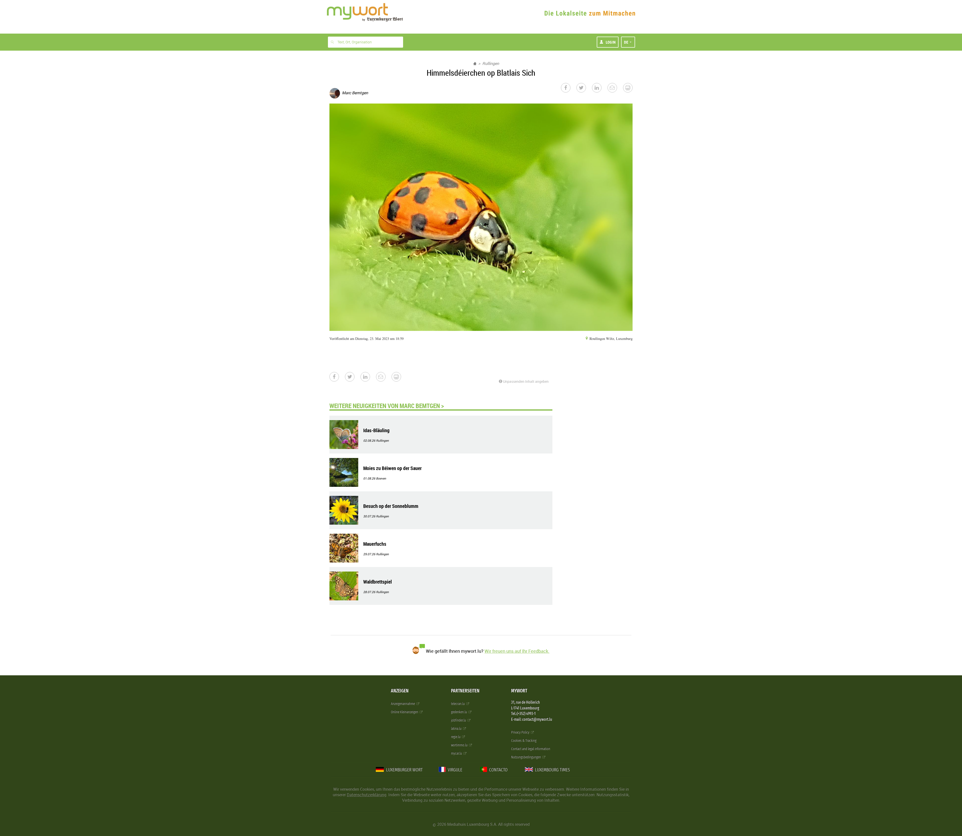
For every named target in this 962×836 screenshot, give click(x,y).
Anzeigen (400, 691)
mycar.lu (457, 753)
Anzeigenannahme (403, 704)
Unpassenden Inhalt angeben (525, 381)
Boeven (381, 478)
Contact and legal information (530, 749)
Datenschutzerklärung (366, 794)
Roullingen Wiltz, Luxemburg (610, 338)
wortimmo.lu (459, 745)
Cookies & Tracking (523, 740)
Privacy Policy (520, 732)
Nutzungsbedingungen (526, 757)
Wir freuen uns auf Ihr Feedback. (517, 651)
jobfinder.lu (459, 720)
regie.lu (456, 737)
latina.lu (456, 728)
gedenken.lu (459, 712)
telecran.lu (458, 704)
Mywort (519, 691)
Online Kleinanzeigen (405, 712)
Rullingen (490, 63)
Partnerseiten (465, 691)
